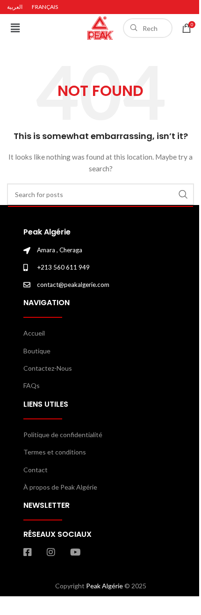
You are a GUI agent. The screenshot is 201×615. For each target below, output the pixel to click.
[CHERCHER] (183, 194)
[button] (15, 28)
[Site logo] (100, 27)
